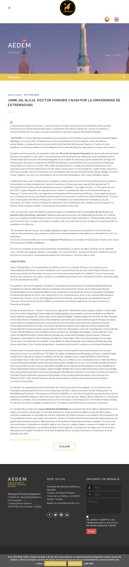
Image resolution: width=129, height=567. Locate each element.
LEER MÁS (88, 563)
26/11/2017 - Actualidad (23, 95)
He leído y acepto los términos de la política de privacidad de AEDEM (102, 523)
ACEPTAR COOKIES (55, 563)
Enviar (91, 531)
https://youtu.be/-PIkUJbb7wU (25, 439)
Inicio (108, 55)
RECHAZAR (75, 563)
